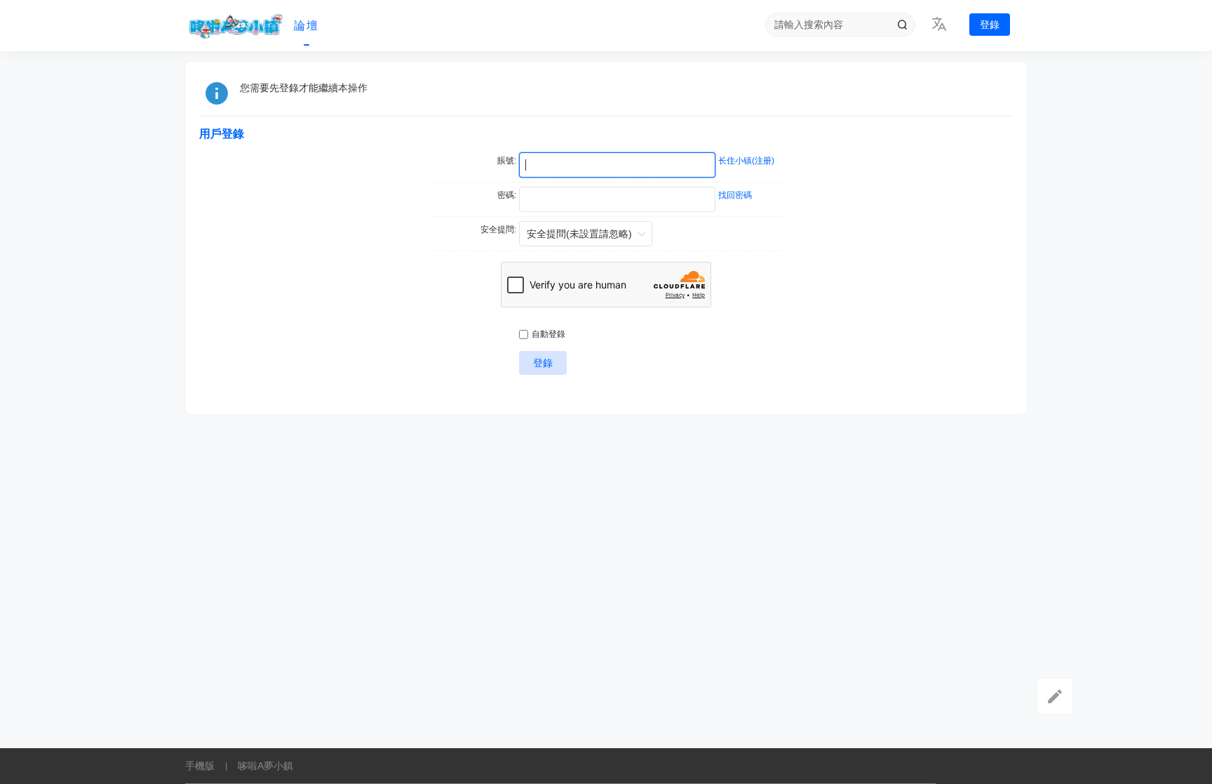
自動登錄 (548, 334)
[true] (902, 24)
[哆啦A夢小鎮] (234, 26)
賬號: (506, 161)
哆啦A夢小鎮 (265, 765)
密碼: (506, 195)
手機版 (200, 765)
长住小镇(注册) (746, 161)
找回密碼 (735, 195)
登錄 (989, 24)
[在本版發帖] (1054, 696)
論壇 (306, 26)
